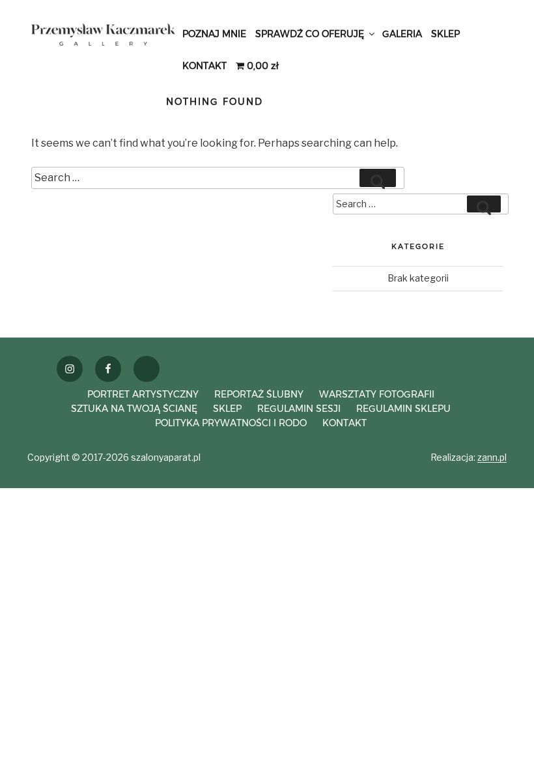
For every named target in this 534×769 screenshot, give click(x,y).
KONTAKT (204, 66)
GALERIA (402, 34)
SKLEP (445, 34)
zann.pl (492, 457)
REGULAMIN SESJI (299, 408)
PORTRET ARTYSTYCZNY (143, 394)
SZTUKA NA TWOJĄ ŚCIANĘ (134, 408)
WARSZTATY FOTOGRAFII (376, 394)
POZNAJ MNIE (214, 34)
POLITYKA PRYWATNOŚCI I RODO (231, 423)
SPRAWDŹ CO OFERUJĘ (309, 34)
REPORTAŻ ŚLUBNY (258, 394)
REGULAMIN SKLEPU (403, 408)
